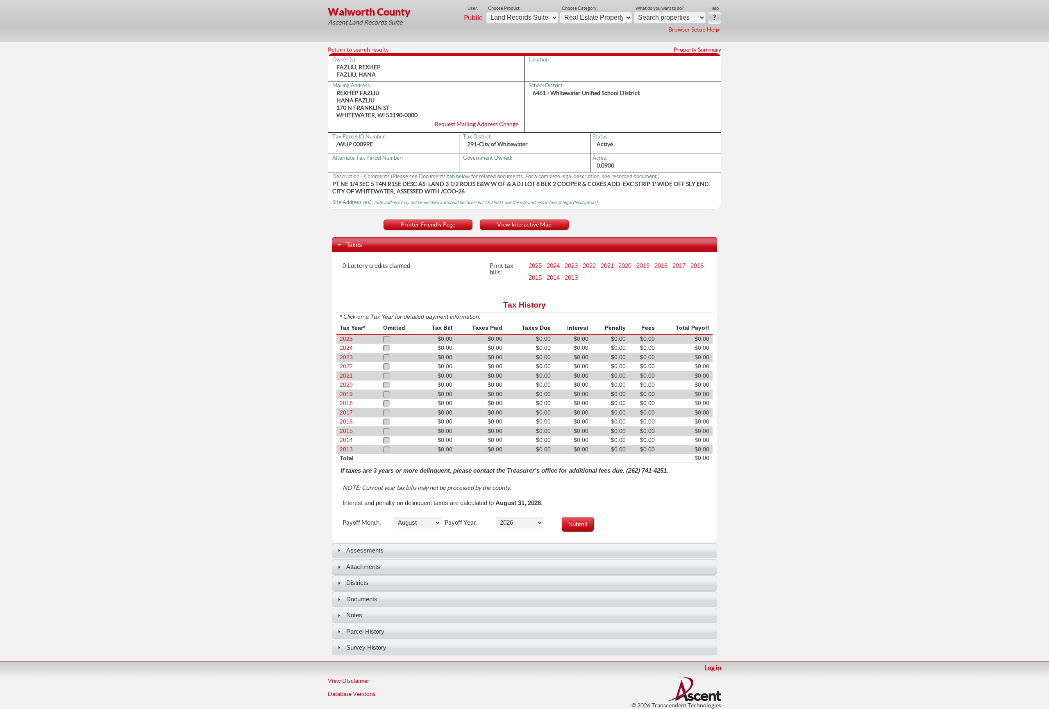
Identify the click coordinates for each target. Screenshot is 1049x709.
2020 (624, 266)
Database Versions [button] (351, 694)
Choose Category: (580, 8)
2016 (697, 266)
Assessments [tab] (365, 550)
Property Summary (697, 49)
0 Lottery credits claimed (376, 265)
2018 (661, 266)
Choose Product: (504, 8)
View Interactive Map (524, 224)
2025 (535, 266)
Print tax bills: (501, 268)
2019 (642, 266)
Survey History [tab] (366, 647)
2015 (535, 277)
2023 (571, 266)
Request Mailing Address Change (476, 124)
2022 (589, 266)
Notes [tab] (354, 615)
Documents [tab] (361, 599)
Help (714, 8)
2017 (679, 266)
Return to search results (358, 49)
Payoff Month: (362, 522)
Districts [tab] (357, 582)
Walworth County (369, 12)
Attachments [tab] (363, 566)
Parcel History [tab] (365, 631)
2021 (607, 266)
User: (473, 8)
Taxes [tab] (354, 244)
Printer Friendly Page (428, 224)
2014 (553, 277)
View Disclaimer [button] (349, 680)
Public (473, 17)
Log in (712, 667)
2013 (571, 277)
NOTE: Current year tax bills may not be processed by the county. (427, 488)
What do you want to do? (659, 8)
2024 (553, 266)
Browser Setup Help (693, 29)
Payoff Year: (461, 522)
